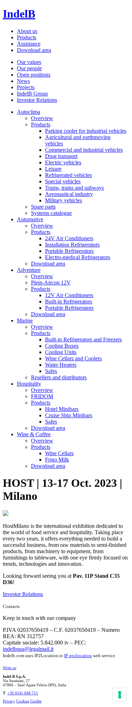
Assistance (28, 44)
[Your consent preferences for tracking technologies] (119, 694)
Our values (29, 62)
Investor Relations (37, 100)
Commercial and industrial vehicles (84, 150)
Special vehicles (63, 181)
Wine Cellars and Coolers (73, 358)
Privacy (9, 701)
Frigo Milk (57, 460)
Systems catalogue (51, 213)
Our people (29, 68)
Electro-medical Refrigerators (77, 257)
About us (27, 31)
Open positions (33, 75)
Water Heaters (60, 365)
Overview (42, 118)
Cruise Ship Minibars (68, 415)
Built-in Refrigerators (68, 302)
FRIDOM (42, 396)
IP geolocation (78, 655)
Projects (25, 87)
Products (26, 37)
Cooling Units (60, 352)
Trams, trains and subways (74, 188)
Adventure (28, 270)
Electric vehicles (63, 162)
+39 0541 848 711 (22, 693)
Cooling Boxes (61, 346)
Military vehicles (63, 200)
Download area (34, 50)
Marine (25, 320)
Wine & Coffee (34, 434)
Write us (9, 668)
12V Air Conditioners (69, 295)
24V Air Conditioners (69, 238)
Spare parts (43, 207)
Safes (51, 371)
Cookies (22, 701)
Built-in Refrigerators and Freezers (83, 339)
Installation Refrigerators (72, 245)
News (23, 81)
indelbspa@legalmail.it (28, 649)
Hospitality (29, 384)
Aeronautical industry (69, 194)
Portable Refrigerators (69, 251)
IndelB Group (32, 94)
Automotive (30, 219)
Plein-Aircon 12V (51, 283)
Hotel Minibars (61, 409)
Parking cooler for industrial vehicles (85, 131)
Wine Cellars (59, 453)
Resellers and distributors (59, 377)
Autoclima (28, 112)
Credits (36, 701)
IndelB (19, 13)
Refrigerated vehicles (68, 175)
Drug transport (61, 156)
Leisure (53, 169)
